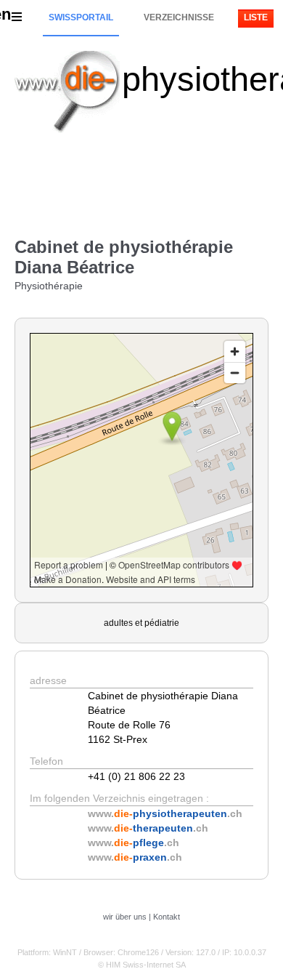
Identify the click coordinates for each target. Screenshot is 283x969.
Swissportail (81, 17)
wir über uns (125, 916)
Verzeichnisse (179, 17)
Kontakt (166, 916)
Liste (256, 17)
